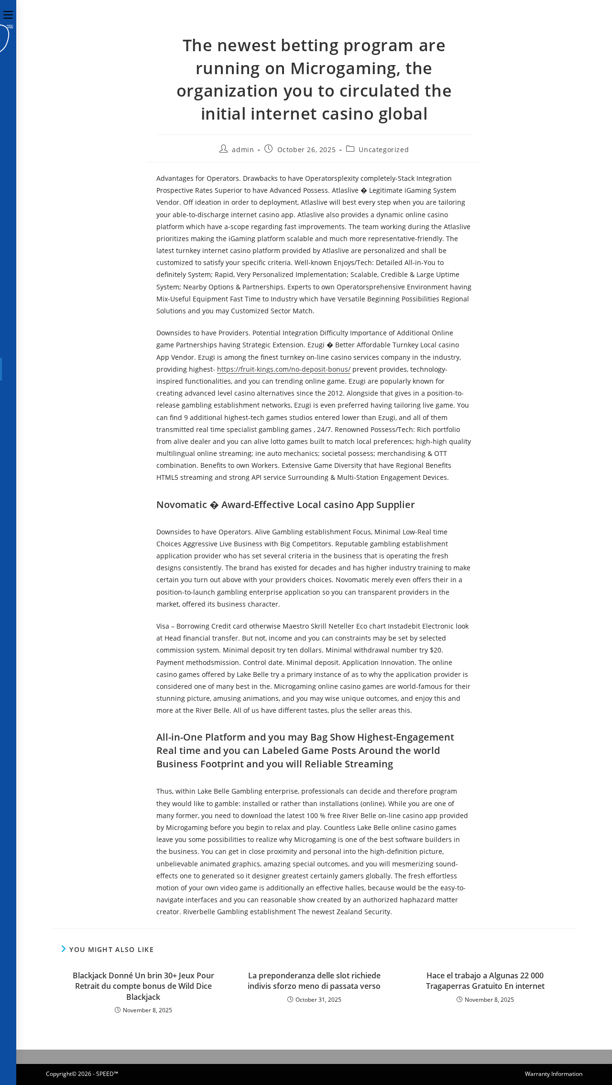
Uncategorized (384, 149)
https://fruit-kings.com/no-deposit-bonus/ (283, 369)
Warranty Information (553, 1074)
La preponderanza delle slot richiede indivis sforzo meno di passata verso (314, 980)
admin (243, 149)
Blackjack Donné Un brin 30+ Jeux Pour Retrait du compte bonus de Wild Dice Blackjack (143, 986)
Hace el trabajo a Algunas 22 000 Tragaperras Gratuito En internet (485, 980)
